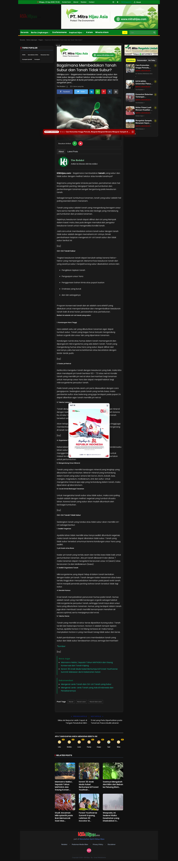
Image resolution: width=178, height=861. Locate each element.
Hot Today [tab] (151, 60)
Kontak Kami (66, 2)
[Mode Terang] (117, 2)
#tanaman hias (45, 54)
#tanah (71, 702)
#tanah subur (81, 702)
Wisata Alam (102, 32)
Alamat (75, 2)
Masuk (138, 2)
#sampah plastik (27, 59)
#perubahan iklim (33, 54)
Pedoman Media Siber (80, 844)
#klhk (23, 54)
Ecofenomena (59, 32)
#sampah (37, 59)
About (61, 152)
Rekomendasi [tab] (141, 60)
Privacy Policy (98, 844)
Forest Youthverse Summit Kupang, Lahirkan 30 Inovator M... (88, 817)
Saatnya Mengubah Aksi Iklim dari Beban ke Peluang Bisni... (113, 784)
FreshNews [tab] (131, 60)
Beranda (25, 32)
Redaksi (83, 2)
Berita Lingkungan (32, 40)
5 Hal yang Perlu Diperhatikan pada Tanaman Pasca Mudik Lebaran (106, 721)
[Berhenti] (80, 143)
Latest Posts (72, 152)
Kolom (89, 32)
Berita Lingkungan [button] (39, 32)
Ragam (41, 40)
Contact (91, 2)
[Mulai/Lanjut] (74, 143)
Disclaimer (112, 844)
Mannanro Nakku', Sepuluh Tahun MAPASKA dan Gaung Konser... (64, 785)
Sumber (61, 646)
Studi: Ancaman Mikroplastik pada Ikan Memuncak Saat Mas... (64, 817)
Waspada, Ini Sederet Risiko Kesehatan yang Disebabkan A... (111, 817)
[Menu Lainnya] (124, 32)
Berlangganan (126, 2)
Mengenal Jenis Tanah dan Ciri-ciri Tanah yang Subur (86, 684)
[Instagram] (113, 2)
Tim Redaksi (61, 86)
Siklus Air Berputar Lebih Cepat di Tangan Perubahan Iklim (72, 721)
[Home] (33, 16)
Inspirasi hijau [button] (75, 32)
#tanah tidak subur (96, 702)
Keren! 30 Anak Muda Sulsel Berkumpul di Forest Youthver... (89, 785)
